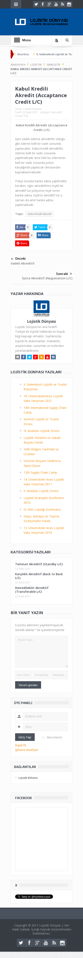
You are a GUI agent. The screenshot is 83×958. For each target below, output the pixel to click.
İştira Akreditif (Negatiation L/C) (47, 278)
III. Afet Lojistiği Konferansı (42, 509)
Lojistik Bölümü (28, 778)
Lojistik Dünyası (32, 109)
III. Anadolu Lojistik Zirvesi (41, 431)
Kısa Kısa (23, 54)
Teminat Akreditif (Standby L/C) (39, 564)
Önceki (20, 258)
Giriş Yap (25, 737)
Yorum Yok (21, 116)
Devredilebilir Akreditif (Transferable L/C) (32, 590)
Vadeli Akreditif (22, 263)
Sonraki (62, 274)
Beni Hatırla (54, 737)
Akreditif (57, 112)
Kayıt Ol (20, 745)
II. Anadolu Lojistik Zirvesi (41, 491)
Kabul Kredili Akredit (40, 213)
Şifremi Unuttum (26, 750)
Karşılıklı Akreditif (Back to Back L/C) (39, 576)
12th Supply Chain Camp (40, 472)
